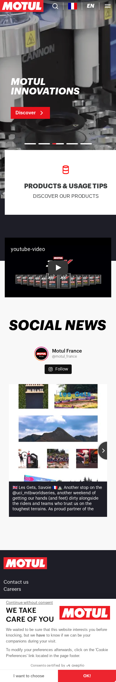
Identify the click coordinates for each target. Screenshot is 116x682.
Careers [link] (12, 589)
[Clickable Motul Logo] (21, 6)
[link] (53, 98)
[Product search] (55, 6)
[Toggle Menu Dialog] (107, 6)
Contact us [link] (16, 582)
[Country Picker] (72, 6)
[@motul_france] (41, 354)
